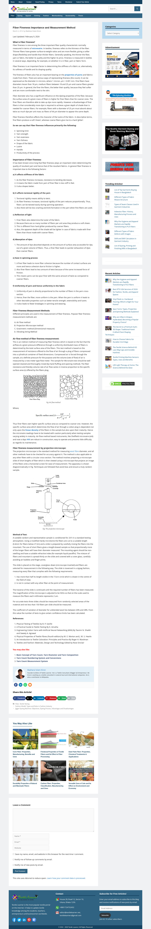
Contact (29, 2)
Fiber (12, 15)
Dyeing (19, 15)
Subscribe (105, 915)
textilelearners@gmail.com (70, 915)
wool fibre (74, 451)
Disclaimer (68, 2)
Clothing (37, 15)
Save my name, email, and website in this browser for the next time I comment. (49, 854)
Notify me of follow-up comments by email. (33, 859)
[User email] (30, 685)
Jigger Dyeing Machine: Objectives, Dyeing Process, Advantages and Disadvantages (44, 708)
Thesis (80, 15)
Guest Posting (39, 2)
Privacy (51, 2)
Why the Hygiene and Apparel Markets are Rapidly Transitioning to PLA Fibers (126, 224)
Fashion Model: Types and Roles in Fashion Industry (33, 706)
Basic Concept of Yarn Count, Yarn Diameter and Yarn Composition (47, 655)
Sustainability (70, 15)
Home (12, 2)
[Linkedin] (20, 685)
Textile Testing (24, 704)
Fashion (46, 15)
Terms (59, 2)
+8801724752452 (67, 907)
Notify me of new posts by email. (29, 865)
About (20, 2)
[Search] (137, 8)
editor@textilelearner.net (70, 912)
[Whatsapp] (25, 685)
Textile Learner (73, 927)
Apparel (28, 15)
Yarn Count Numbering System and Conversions (39, 658)
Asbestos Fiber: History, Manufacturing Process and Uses (125, 214)
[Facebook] (16, 685)
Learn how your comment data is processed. (66, 878)
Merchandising (57, 15)
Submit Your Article (82, 2)
